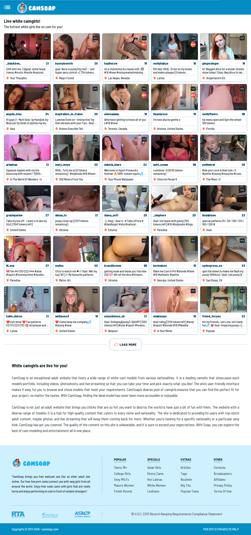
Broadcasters (223, 473)
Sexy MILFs (121, 479)
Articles (186, 467)
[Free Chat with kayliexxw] (125, 46)
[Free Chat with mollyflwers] (223, 97)
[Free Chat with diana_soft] (125, 198)
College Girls (122, 473)
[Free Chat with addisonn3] (76, 299)
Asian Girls (154, 467)
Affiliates (220, 479)
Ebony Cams (155, 473)
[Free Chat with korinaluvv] (174, 249)
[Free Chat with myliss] (76, 249)
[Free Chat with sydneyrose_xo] (223, 249)
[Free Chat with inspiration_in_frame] (76, 97)
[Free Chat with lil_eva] (27, 249)
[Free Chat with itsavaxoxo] (174, 97)
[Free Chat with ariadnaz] (27, 148)
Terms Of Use (223, 491)
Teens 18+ (120, 467)
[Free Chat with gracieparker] (27, 198)
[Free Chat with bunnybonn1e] (76, 46)
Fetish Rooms (123, 491)
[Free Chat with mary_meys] (76, 148)
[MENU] (7, 7)
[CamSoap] (36, 7)
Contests (220, 467)
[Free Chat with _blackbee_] (27, 46)
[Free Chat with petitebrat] (223, 148)
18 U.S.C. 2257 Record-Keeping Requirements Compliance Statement (176, 514)
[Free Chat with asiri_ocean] (174, 148)
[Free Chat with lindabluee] (223, 198)
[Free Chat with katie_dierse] (27, 299)
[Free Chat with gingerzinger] (223, 46)
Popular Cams (190, 491)
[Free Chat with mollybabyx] (174, 46)
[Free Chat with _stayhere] (174, 198)
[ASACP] (82, 514)
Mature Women (124, 485)
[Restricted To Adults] (18, 514)
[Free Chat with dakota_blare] (125, 148)
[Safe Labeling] (50, 514)
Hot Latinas (154, 479)
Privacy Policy (223, 485)
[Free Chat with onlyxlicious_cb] (125, 299)
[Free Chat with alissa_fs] (76, 198)
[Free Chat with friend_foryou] (223, 299)
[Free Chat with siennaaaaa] (125, 97)
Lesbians (153, 491)
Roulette (186, 479)
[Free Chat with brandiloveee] (125, 249)
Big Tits (186, 485)
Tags (184, 473)
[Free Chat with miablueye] (174, 299)
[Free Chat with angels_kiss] (27, 97)
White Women (156, 485)
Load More (128, 344)
